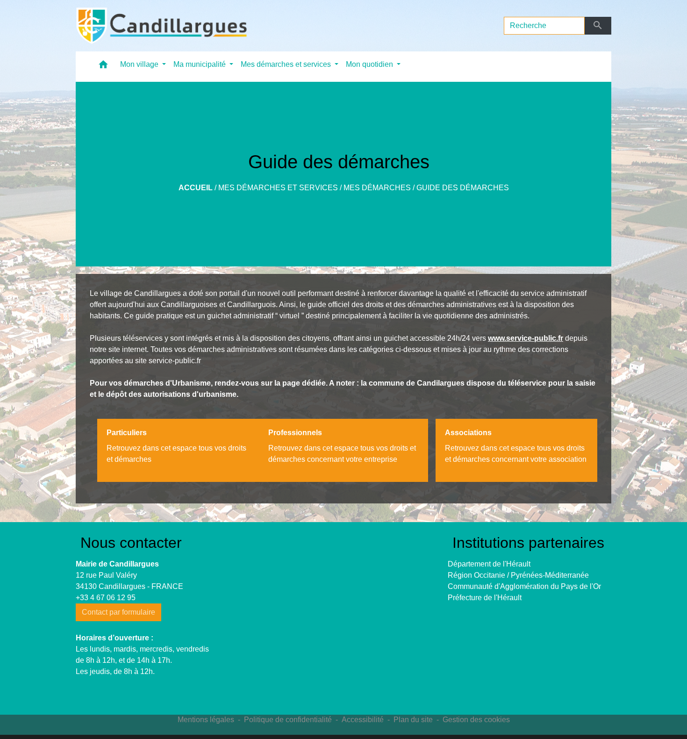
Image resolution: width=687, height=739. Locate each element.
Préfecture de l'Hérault (485, 598)
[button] (103, 66)
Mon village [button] (140, 64)
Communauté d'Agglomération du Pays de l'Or (524, 586)
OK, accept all (403, 726)
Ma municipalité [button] (200, 64)
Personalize (538, 726)
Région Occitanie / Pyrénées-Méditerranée (518, 575)
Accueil (196, 188)
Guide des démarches (462, 188)
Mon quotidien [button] (370, 64)
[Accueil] (161, 26)
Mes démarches (377, 188)
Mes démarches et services (278, 188)
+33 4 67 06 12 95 (106, 598)
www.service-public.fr (525, 338)
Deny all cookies (475, 726)
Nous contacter (131, 542)
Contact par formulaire (118, 612)
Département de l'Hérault (489, 564)
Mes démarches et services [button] (287, 64)
